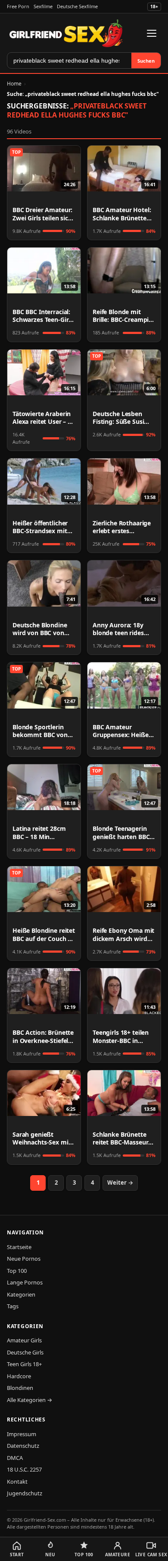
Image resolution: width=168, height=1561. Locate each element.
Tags (13, 1306)
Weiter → (120, 1182)
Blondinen (20, 1388)
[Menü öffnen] (151, 33)
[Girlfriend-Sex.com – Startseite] (66, 33)
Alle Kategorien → (29, 1400)
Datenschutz (23, 1446)
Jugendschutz (24, 1493)
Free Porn (18, 6)
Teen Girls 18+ (24, 1364)
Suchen (146, 60)
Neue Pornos (23, 1258)
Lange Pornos (25, 1282)
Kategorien (21, 1294)
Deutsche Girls (25, 1352)
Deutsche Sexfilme (77, 6)
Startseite (19, 1247)
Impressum (21, 1434)
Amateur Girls (24, 1340)
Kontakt (17, 1481)
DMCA (15, 1458)
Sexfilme (43, 6)
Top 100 (17, 1271)
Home (14, 83)
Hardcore (19, 1376)
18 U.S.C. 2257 (24, 1469)
